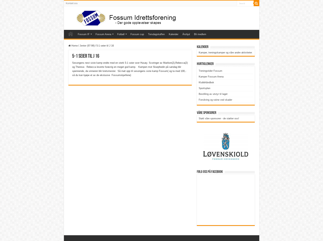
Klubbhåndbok (206, 82)
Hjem (71, 34)
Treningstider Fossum (210, 70)
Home (74, 45)
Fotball (120, 34)
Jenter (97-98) (87, 45)
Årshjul (186, 34)
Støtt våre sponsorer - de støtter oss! (219, 118)
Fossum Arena (103, 34)
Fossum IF (84, 34)
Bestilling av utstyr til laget (213, 94)
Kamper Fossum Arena (211, 76)
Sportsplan (204, 88)
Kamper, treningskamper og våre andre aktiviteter (225, 52)
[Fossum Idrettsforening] (123, 17)
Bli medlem (200, 34)
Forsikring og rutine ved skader (215, 99)
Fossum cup (137, 34)
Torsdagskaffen (156, 34)
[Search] (256, 3)
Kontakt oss (72, 3)
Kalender (173, 34)
